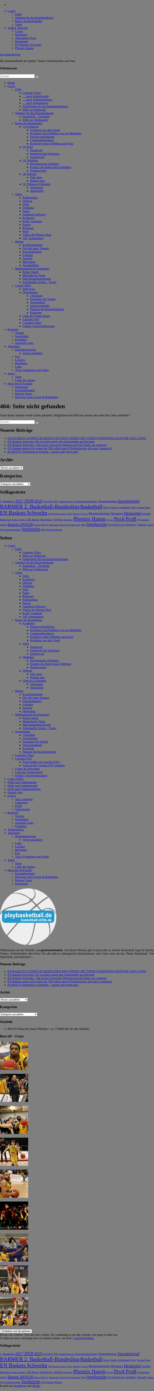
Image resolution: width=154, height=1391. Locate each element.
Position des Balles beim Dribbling (50, 167)
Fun (17, 356)
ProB (131, 519)
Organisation (30, 292)
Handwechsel (38, 170)
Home (11, 82)
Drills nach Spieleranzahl (22, 785)
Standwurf (36, 150)
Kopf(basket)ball (32, 245)
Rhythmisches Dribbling (44, 163)
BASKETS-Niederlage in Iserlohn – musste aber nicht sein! (43, 451)
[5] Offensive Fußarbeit (36, 184)
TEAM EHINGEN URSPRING (121, 525)
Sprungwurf (37, 157)
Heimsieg (117, 513)
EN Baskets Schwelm (28, 44)
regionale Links (24, 343)
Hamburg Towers (80, 514)
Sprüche (27, 258)
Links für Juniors (25, 380)
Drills (18, 14)
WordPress (20, 1385)
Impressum (21, 387)
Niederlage (46, 519)
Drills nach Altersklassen (22, 782)
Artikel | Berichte (18, 27)
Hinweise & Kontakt (20, 383)
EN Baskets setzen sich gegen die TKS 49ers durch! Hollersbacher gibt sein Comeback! (60, 448)
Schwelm (63, 525)
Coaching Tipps (32, 322)
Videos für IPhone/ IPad (37, 234)
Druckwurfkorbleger (42, 136)
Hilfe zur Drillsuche (34, 109)
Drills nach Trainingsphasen (24, 789)
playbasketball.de (10, 54)
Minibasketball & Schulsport (32, 268)
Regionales (21, 41)
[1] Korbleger (31, 126)
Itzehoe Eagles (18, 520)
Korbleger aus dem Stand (45, 130)
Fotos (69, 514)
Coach (11, 11)
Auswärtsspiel (128, 501)
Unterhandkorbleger (42, 140)
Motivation (29, 261)
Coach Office (23, 285)
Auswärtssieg (107, 501)
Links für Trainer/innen (36, 316)
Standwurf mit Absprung (44, 153)
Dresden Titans (143, 507)
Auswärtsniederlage (85, 501)
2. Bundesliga (7, 501)
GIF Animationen (33, 238)
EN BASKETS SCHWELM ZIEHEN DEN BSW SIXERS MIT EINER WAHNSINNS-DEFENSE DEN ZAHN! (77, 438)
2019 (38, 501)
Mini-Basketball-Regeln (37, 278)
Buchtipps (21, 363)
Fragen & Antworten (27, 768)
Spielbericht (96, 524)
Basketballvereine (25, 349)
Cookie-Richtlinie (83, 1338)
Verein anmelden (32, 353)
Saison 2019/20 (20, 524)
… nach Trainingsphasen (37, 99)
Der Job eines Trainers (36, 248)
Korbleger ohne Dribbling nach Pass (51, 143)
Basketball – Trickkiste (36, 116)
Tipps (18, 376)
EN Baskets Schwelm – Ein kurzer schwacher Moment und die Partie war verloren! (57, 445)
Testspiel (141, 524)
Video (18, 24)
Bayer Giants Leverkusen (116, 507)
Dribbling (28, 207)
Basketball (91, 506)
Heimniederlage (99, 513)
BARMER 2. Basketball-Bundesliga (39, 506)
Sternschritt (36, 190)
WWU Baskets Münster (51, 530)
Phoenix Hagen (24, 48)
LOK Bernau (32, 519)
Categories (21, 802)
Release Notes (23, 393)
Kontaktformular (25, 390)
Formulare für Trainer (43, 299)
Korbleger (29, 218)
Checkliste (36, 295)
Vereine (19, 332)
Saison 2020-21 (41, 525)
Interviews (21, 34)
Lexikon (20, 360)
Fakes (26, 211)
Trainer (150, 525)
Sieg (83, 524)
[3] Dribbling (30, 160)
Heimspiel (132, 513)
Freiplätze (21, 339)
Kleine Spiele (30, 272)
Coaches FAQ (31, 319)
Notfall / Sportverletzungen (39, 326)
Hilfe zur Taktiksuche (35, 120)
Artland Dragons (66, 501)
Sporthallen (22, 336)
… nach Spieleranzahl (36, 96)
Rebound (28, 228)
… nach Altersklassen (35, 103)
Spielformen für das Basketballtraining (45, 106)
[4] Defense (29, 174)
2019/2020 (48, 501)
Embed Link (15, 792)
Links (18, 366)
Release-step (37, 180)
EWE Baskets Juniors (57, 514)
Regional (13, 329)
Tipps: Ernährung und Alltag (32, 370)
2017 (19, 501)
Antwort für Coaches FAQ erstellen (44, 765)
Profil (18, 806)
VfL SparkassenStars (10, 529)
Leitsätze (28, 255)
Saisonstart (54, 525)
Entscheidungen (32, 251)
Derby (133, 507)
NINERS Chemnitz (63, 519)
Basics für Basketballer (28, 21)
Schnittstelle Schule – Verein (39, 282)
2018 (28, 500)
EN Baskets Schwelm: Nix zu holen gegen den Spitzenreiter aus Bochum (51, 441)
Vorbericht (30, 529)
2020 (55, 501)
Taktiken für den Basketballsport (34, 17)
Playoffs (109, 520)
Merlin (36, 1385)
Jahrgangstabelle (40, 305)
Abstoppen (36, 187)
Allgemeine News (25, 38)
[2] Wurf (28, 147)
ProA (119, 519)
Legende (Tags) (32, 92)
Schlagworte (22, 809)
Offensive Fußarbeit (34, 680)
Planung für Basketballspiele (47, 309)
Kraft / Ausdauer (32, 221)
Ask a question (24, 799)
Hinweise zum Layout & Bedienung (36, 397)
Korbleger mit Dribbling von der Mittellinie (55, 133)
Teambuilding (31, 265)
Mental (19, 241)
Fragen (12, 795)
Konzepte (36, 312)
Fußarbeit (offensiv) (34, 214)
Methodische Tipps (34, 275)
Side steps (36, 177)
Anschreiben (37, 302)
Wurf (26, 231)
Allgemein (14, 346)
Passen (27, 224)
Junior (11, 373)
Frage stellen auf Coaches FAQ (41, 762)
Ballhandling (30, 197)
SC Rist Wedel (74, 525)
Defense (27, 201)
